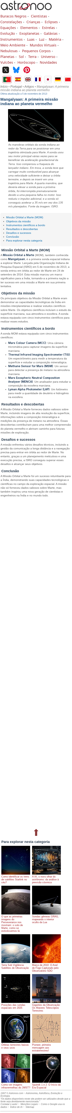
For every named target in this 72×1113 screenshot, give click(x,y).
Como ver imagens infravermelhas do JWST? (15, 1086)
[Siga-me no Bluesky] (16, 70)
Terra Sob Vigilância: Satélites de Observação (15, 966)
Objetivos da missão (18, 221)
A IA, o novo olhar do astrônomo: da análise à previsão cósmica (45, 879)
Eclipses (51, 22)
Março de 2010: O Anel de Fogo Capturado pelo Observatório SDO (45, 968)
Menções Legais (29, 1104)
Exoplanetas (29, 33)
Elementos (29, 27)
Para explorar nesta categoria (24, 240)
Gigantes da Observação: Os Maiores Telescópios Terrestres (46, 1007)
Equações (8, 27)
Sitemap (30, 1107)
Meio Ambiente (12, 45)
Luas (31, 39)
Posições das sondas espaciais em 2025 (13, 1006)
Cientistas (39, 16)
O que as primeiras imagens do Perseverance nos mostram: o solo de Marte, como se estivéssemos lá (12, 923)
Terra (32, 56)
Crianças (33, 22)
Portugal (16, 86)
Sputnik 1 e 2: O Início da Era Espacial (46, 1086)
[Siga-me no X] (5, 70)
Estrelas (48, 27)
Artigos (29, 86)
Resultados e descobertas (22, 229)
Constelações (11, 22)
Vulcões (6, 62)
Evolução (7, 33)
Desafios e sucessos (18, 232)
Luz (41, 39)
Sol (21, 56)
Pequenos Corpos (36, 51)
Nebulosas (9, 51)
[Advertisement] (36, 662)
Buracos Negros (13, 16)
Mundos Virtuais (43, 45)
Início (4, 86)
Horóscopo (26, 62)
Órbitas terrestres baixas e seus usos (15, 1046)
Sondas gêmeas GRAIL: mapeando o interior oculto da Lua (45, 919)
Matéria (55, 39)
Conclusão (12, 236)
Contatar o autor (9, 1104)
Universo (48, 56)
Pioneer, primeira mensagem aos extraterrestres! (41, 1047)
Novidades (48, 62)
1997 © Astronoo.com (12, 1093)
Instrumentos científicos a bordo (25, 225)
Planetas (7, 56)
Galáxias (51, 33)
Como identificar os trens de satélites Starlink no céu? (15, 879)
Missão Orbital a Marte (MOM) (24, 217)
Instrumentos (11, 39)
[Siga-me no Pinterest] (27, 70)
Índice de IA (16, 1107)
